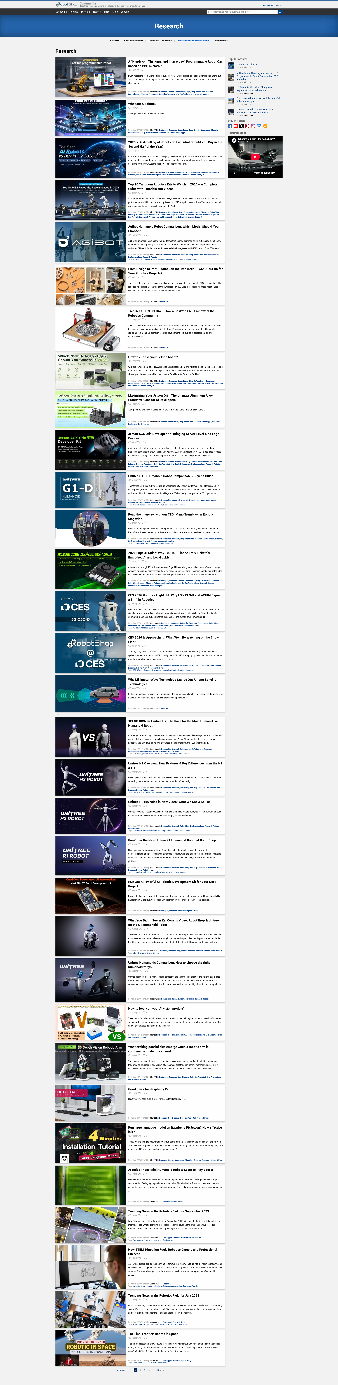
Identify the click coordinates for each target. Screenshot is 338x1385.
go (280, 12)
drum (160, 1240)
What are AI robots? (142, 104)
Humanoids (158, 628)
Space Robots (162, 1363)
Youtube (236, 126)
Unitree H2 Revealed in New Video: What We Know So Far (169, 802)
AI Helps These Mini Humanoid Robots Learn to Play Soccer (170, 1170)
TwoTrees (154, 301)
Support (125, 11)
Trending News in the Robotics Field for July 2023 (163, 1295)
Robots (97, 11)
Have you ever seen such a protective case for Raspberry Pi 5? (157, 1099)
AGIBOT (136, 259)
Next (159, 1370)
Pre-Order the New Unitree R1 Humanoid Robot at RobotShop (172, 840)
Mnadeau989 (155, 1238)
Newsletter (259, 126)
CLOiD (151, 628)
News (143, 831)
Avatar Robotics (139, 505)
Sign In (278, 5)
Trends (185, 1324)
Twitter (241, 126)
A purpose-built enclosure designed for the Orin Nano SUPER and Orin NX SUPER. (166, 409)
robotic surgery (165, 1324)
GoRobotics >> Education (160, 40)
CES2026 (144, 628)
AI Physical (115, 40)
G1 (156, 505)
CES (134, 670)
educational (158, 1286)
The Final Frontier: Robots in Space (153, 1334)
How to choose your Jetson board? (153, 357)
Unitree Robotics (180, 505)
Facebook (230, 126)
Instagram (253, 126)
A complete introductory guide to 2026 (146, 113)
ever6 (135, 1324)
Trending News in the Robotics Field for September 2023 (168, 1211)
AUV (134, 1240)
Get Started (268, 5)
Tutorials (85, 11)
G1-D (160, 505)
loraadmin (154, 709)
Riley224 (247, 67)
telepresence (168, 505)
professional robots (156, 543)
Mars (135, 1363)
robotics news (190, 670)
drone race (153, 1240)
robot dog (195, 259)
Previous (123, 1370)
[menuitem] (114, 40)
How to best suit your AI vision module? (156, 1008)
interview (144, 543)
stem (180, 1286)
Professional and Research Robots (193, 40)
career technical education (143, 1286)
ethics (135, 953)
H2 (144, 792)
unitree (153, 951)
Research (158, 792)
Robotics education (170, 1286)
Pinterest (247, 126)
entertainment (171, 259)
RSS (265, 126)
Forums (74, 11)
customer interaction (147, 259)
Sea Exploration (168, 1240)
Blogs (106, 11)
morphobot (154, 1324)
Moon (140, 1363)
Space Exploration (149, 1363)
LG (165, 628)
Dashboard (61, 11)
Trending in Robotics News (168, 831)
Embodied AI (161, 259)
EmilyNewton (155, 1202)
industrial (165, 670)
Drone (146, 1240)
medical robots (143, 1324)
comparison (150, 505)
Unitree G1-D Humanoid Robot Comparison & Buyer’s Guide (170, 476)
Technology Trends (190, 1286)
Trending (177, 792)
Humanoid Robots (184, 259)
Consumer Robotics (133, 40)
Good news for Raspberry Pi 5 (149, 1089)
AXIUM (137, 628)
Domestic (147, 670)
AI (133, 628)
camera (140, 1240)
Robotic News (221, 40)
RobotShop (248, 93)
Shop (115, 11)
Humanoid (136, 543)
